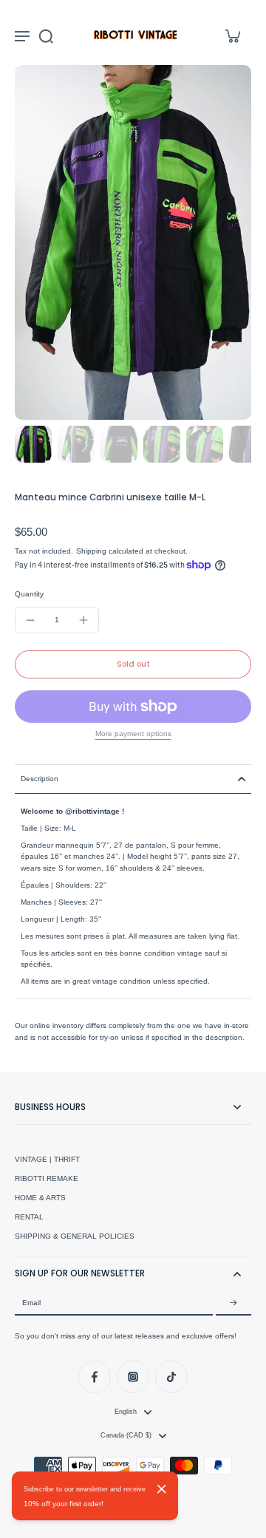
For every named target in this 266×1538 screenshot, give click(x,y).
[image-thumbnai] (33, 444)
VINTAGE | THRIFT (47, 1159)
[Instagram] (133, 1377)
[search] (46, 35)
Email (31, 1303)
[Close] (161, 1489)
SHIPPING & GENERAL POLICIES (74, 1236)
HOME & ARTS (40, 1198)
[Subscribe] (233, 1303)
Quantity (29, 594)
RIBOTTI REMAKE (46, 1178)
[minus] (30, 620)
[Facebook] (94, 1377)
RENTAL (29, 1217)
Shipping (92, 551)
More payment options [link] (133, 734)
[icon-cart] (232, 35)
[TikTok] (171, 1377)
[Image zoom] (133, 242)
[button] (133, 664)
